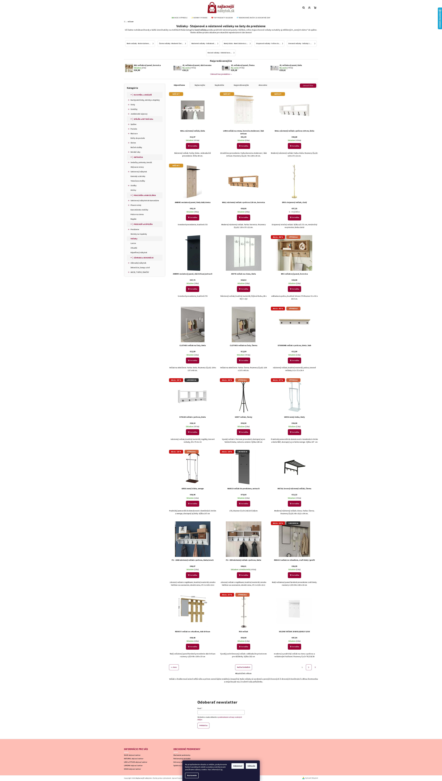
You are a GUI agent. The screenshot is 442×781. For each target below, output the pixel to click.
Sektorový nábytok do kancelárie (145, 200)
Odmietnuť (237, 766)
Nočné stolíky (136, 147)
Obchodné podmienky (181, 755)
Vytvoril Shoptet (311, 778)
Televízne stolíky (138, 181)
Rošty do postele (138, 138)
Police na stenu (137, 214)
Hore (175, 667)
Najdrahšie (219, 85)
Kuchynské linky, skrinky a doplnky (145, 100)
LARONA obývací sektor (133, 765)
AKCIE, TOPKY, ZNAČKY (140, 272)
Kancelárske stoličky (139, 210)
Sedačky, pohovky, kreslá (141, 162)
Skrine (133, 143)
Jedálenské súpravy (139, 114)
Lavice (133, 243)
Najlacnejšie (200, 85)
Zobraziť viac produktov (220, 74)
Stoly (133, 104)
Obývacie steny (137, 167)
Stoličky (134, 109)
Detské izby (135, 152)
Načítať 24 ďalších (243, 667)
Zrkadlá (134, 248)
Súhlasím (251, 766)
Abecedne (263, 85)
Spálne (133, 124)
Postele (134, 129)
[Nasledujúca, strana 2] (309, 667)
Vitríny (133, 190)
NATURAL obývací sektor (134, 758)
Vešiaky (134, 238)
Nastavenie (192, 775)
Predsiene (135, 229)
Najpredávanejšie (241, 85)
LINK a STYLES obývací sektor (135, 762)
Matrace (134, 133)
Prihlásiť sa (203, 725)
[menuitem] (179, 17)
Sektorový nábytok (139, 171)
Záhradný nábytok (138, 263)
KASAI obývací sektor (132, 769)
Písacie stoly (136, 205)
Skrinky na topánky (139, 234)
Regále (133, 219)
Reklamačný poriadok (182, 758)
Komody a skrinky (138, 176)
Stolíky (134, 185)
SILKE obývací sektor (132, 755)
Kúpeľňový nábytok (139, 252)
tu (222, 769)
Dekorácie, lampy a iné (140, 267)
